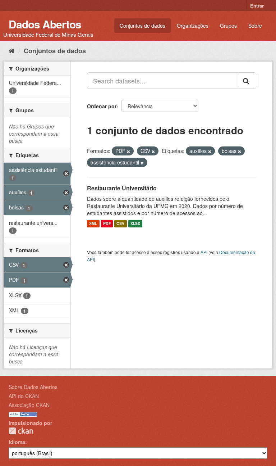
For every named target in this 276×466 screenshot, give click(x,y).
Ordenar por (101, 106)
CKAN (21, 431)
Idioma (17, 441)
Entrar (257, 5)
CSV (120, 223)
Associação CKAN (29, 404)
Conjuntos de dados (142, 25)
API (204, 252)
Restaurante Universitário (122, 188)
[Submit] (246, 80)
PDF (107, 223)
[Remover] (128, 151)
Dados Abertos (45, 24)
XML (93, 223)
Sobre (255, 25)
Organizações (192, 25)
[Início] (12, 50)
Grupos (228, 25)
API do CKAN (24, 395)
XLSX (135, 223)
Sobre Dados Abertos (33, 386)
